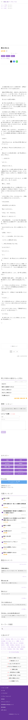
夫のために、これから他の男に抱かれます (10, 613)
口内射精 (21, 643)
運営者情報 (3, 707)
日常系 (6, 5)
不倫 (9, 647)
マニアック (20, 473)
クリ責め (9, 641)
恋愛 (21, 460)
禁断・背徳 (7, 466)
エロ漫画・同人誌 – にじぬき (15, 675)
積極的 (21, 649)
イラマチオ (4, 649)
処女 (12, 643)
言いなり (16, 643)
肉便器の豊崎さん (5, 568)
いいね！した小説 (4, 687)
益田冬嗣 (3, 51)
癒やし (6, 8)
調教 (18, 641)
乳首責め (8, 639)
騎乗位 (7, 643)
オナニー (23, 645)
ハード (7, 470)
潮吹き (3, 643)
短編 (7, 460)
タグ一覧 (3, 690)
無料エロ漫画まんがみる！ (14, 678)
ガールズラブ (20, 466)
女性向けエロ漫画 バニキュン (15, 657)
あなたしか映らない (7, 389)
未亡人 (6, 6)
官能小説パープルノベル (10, 2)
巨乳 (13, 639)
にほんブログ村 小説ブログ (14, 663)
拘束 (19, 647)
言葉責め (12, 645)
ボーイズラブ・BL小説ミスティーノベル (14, 481)
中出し (8, 58)
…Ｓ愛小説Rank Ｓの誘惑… (14, 672)
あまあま (7, 463)
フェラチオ (17, 639)
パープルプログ (4, 693)
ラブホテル (4, 647)
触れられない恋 (4, 580)
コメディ (20, 470)
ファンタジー (7, 473)
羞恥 (8, 645)
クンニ (14, 641)
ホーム (2, 5)
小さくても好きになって (6, 602)
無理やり (4, 645)
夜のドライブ (4, 591)
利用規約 (3, 699)
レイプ (21, 641)
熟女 (18, 649)
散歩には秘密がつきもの (8, 387)
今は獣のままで (6, 395)
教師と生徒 (14, 647)
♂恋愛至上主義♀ (14, 669)
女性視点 (23, 647)
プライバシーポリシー (5, 701)
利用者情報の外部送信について (7, 704)
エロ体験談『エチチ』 (14, 681)
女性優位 (4, 641)
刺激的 (20, 463)
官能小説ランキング (15, 660)
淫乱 (14, 649)
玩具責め (10, 649)
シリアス (4, 58)
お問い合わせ (3, 710)
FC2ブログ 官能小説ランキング (14, 666)
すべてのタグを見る (14, 652)
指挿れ (22, 639)
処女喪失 (18, 645)
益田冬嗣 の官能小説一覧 (20, 398)
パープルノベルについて (6, 696)
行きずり (4, 384)
